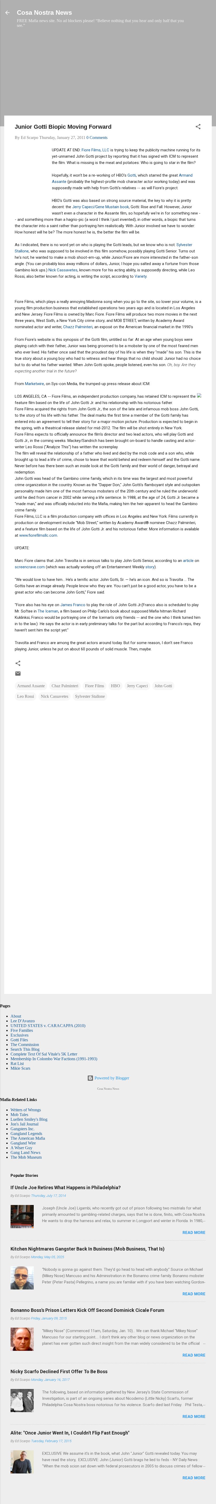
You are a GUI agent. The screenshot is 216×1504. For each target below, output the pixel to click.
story (149, 567)
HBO (115, 686)
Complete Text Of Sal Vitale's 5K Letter (44, 1054)
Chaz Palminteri (65, 686)
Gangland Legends (26, 1133)
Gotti (131, 175)
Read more (194, 1232)
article (188, 560)
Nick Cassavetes (62, 270)
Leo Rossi (25, 696)
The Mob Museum (26, 1157)
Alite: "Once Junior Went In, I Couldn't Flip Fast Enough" (70, 1433)
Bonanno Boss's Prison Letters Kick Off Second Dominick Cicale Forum (87, 1310)
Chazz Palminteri (77, 327)
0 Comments (96, 137)
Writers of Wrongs (26, 1110)
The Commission (25, 1044)
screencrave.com (30, 567)
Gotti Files (19, 1040)
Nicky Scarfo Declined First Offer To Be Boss (59, 1371)
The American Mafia (28, 1138)
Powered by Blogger (111, 1078)
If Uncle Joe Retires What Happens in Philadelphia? (66, 1187)
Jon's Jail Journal (24, 1124)
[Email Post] (18, 675)
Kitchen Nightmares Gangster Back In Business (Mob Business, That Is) (88, 1249)
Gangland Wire (23, 1143)
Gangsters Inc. (23, 1129)
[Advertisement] (108, 74)
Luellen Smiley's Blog (29, 1119)
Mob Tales (19, 1114)
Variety (140, 276)
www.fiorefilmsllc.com (38, 535)
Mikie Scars (20, 1068)
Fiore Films (94, 686)
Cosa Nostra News (44, 12)
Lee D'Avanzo (23, 1021)
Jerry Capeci (137, 686)
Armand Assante (31, 686)
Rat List (17, 1063)
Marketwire (34, 383)
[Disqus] (108, 773)
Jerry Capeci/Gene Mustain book (100, 207)
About (16, 1016)
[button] (198, 127)
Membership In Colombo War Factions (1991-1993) (54, 1059)
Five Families (22, 1030)
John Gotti (163, 686)
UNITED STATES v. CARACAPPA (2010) (48, 1025)
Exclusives (19, 1035)
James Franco (72, 604)
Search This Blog (25, 1049)
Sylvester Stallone (90, 696)
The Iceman (48, 611)
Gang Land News (25, 1152)
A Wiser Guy (21, 1148)
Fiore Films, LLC (95, 150)
